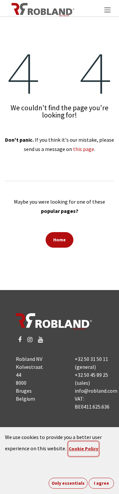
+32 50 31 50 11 (91, 359)
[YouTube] (40, 339)
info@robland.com (96, 390)
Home (59, 240)
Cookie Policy (83, 449)
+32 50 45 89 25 (91, 374)
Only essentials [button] (68, 483)
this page (83, 149)
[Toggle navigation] (107, 10)
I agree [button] (101, 483)
